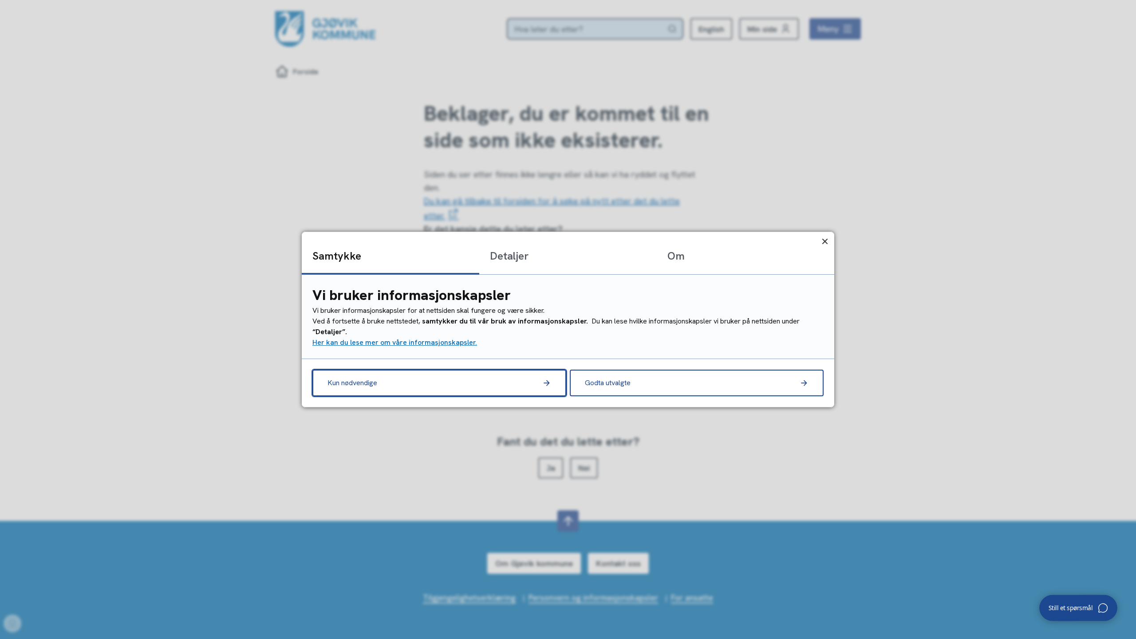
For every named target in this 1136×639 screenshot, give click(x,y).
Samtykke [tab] (336, 256)
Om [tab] (676, 256)
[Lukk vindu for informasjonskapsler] (825, 241)
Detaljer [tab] (509, 256)
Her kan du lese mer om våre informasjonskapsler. (394, 342)
